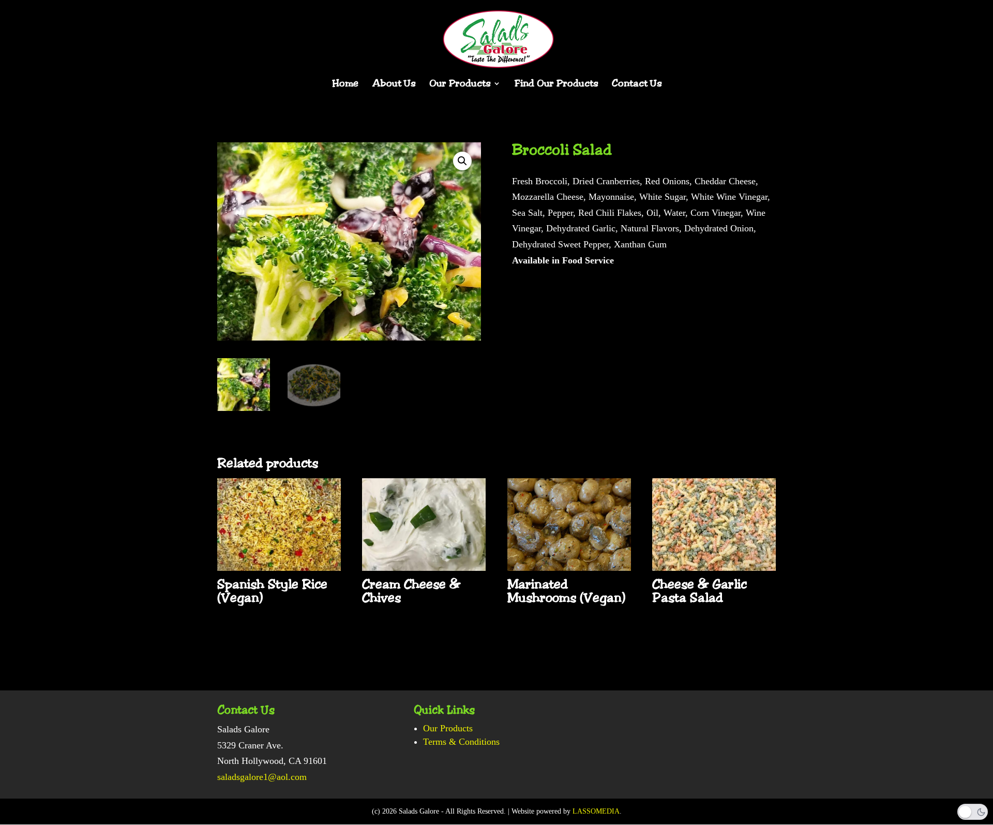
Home (345, 85)
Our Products (459, 85)
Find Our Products (556, 85)
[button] (462, 161)
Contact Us (636, 85)
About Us (393, 85)
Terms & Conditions (461, 741)
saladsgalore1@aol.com (262, 777)
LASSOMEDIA (596, 811)
